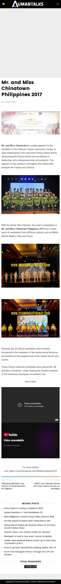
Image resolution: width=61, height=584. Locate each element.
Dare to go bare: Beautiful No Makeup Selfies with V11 (30, 547)
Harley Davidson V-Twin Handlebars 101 (23, 512)
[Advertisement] (30, 43)
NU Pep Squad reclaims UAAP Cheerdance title (27, 521)
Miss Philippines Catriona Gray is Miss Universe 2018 (29, 516)
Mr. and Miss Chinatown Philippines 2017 (21, 88)
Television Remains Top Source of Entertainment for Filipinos (13, 486)
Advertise (42, 582)
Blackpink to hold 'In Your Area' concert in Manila (28, 536)
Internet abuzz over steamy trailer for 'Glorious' (27, 532)
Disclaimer (51, 582)
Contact (33, 582)
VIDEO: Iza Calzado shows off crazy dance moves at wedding (46, 486)
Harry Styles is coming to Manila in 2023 (23, 508)
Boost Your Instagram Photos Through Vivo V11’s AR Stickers (28, 553)
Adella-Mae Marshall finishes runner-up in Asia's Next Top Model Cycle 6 (30, 542)
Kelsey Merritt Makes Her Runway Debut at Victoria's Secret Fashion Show (30, 526)
